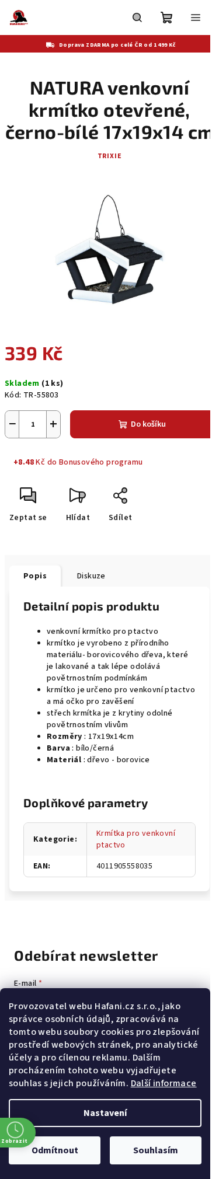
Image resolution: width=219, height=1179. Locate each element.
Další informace (164, 1083)
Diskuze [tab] (91, 576)
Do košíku (148, 424)
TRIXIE (110, 156)
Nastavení (105, 1113)
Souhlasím (155, 1150)
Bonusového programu (101, 462)
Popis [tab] (35, 576)
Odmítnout (55, 1150)
